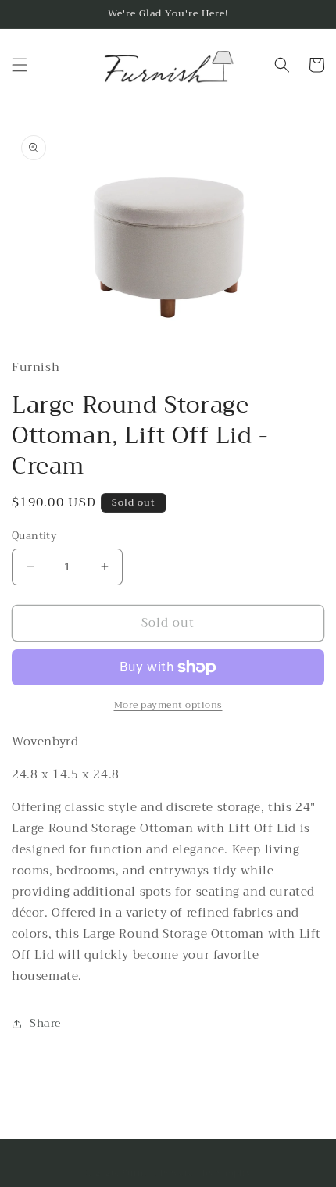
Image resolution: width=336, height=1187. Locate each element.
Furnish (141, 1173)
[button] (19, 65)
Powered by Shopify (206, 1173)
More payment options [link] (168, 705)
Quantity (34, 536)
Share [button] (45, 1023)
